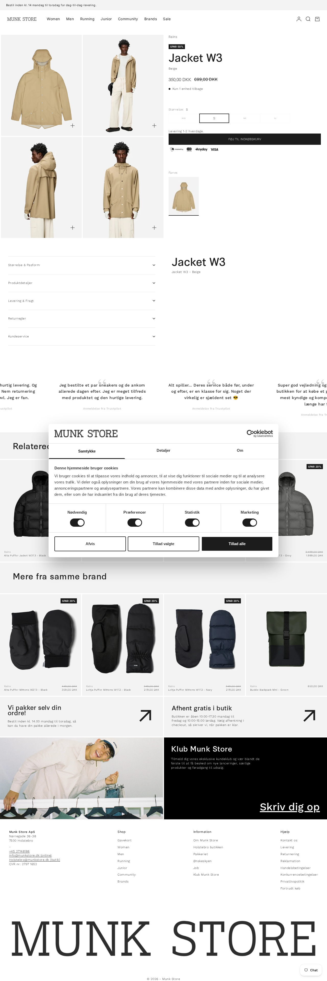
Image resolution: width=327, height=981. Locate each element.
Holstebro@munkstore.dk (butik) (34, 860)
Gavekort (125, 840)
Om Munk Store (205, 840)
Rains (173, 37)
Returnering (290, 854)
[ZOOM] (72, 125)
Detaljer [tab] (164, 450)
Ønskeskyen (202, 861)
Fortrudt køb (290, 888)
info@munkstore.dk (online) (30, 855)
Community (128, 19)
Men (70, 19)
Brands (150, 19)
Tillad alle (237, 544)
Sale (167, 19)
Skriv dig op (290, 807)
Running (87, 19)
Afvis (90, 544)
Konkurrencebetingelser (299, 874)
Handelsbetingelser (296, 868)
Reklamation (290, 861)
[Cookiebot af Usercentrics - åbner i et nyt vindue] (250, 433)
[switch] (134, 523)
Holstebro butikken (208, 847)
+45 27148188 (19, 851)
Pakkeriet (200, 854)
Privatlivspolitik (292, 881)
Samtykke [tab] (87, 451)
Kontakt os (289, 840)
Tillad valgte (163, 544)
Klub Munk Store (206, 874)
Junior (106, 19)
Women (53, 19)
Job (196, 868)
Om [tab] (240, 450)
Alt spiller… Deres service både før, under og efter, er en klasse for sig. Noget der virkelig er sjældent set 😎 (192, 391)
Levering (287, 847)
